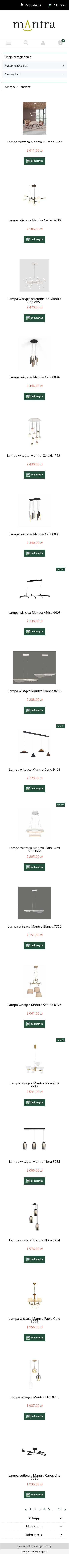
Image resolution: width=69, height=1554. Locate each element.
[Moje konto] (43, 42)
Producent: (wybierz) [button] (15, 65)
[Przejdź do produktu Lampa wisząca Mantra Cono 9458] (34, 746)
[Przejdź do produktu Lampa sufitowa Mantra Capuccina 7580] (34, 1452)
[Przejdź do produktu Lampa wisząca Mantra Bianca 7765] (34, 903)
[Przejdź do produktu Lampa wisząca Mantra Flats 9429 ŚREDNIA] (34, 824)
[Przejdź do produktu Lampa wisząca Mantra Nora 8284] (34, 1216)
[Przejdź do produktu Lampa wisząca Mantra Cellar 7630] (34, 197)
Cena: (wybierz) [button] (12, 74)
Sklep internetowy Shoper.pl (35, 1551)
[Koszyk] (60, 42)
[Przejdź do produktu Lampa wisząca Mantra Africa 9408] (34, 589)
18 (59, 1509)
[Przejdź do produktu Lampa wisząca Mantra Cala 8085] (34, 510)
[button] (8, 42)
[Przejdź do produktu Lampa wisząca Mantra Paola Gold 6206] (34, 1295)
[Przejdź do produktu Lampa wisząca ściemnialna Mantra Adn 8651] (34, 275)
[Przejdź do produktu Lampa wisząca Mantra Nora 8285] (34, 1138)
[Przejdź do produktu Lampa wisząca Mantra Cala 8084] (34, 353)
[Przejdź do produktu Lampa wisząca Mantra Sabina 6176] (34, 981)
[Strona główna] (34, 24)
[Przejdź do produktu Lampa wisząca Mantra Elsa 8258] (34, 1373)
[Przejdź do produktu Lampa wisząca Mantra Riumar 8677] (34, 118)
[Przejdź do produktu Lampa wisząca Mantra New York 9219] (34, 1059)
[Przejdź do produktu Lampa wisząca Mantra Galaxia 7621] (34, 432)
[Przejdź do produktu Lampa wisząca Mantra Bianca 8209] (34, 667)
